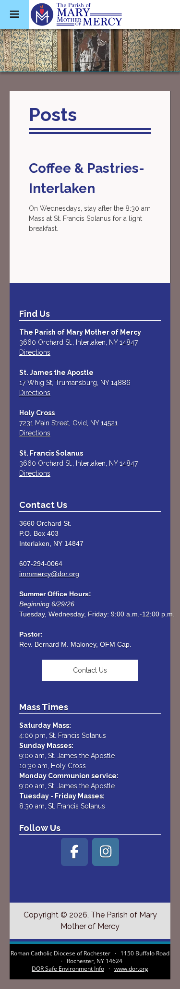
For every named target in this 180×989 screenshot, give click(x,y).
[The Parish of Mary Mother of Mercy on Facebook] (74, 852)
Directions (34, 352)
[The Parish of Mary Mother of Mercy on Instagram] (105, 852)
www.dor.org (131, 969)
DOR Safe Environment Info (68, 969)
